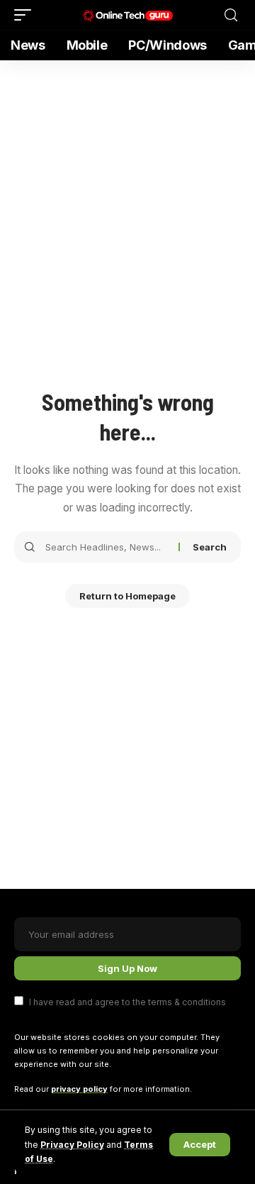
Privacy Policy (72, 1144)
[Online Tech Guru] (127, 15)
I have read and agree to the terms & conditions (127, 1002)
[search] (231, 15)
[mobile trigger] (26, 15)
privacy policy (79, 1089)
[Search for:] (106, 547)
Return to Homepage (127, 596)
